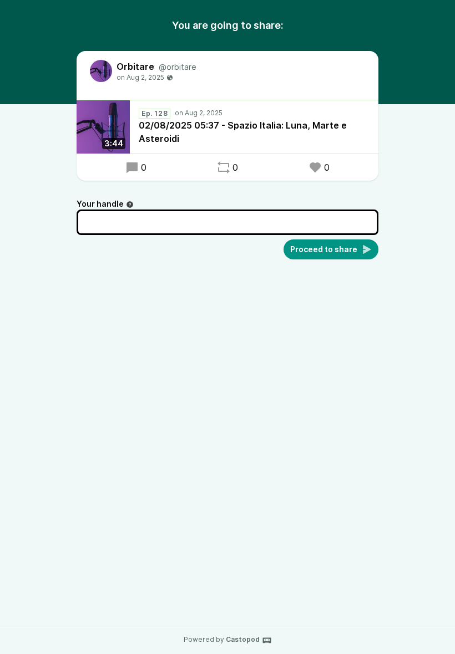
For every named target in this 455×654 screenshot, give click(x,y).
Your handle (100, 203)
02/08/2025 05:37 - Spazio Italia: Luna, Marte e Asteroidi (243, 132)
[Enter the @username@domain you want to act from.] (130, 204)
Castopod (243, 639)
